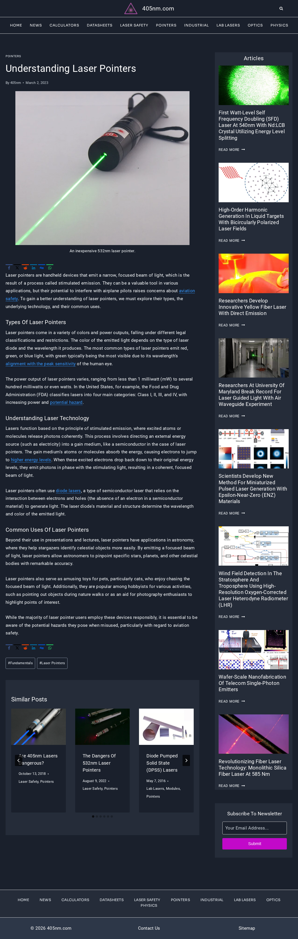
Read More (232, 150)
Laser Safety (134, 25)
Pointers (166, 25)
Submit (254, 843)
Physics (279, 25)
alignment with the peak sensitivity (41, 363)
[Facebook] (9, 267)
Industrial (196, 25)
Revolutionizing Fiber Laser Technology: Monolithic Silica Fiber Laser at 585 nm (252, 768)
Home (16, 25)
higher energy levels (31, 459)
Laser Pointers (52, 663)
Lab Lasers (228, 25)
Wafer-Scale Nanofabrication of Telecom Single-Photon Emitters (252, 683)
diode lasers (68, 490)
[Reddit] (25, 267)
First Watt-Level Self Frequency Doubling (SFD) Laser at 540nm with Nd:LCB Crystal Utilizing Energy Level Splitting (252, 125)
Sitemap (247, 928)
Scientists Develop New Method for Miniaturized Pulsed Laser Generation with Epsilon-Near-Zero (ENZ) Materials (253, 488)
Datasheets (99, 25)
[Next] (186, 760)
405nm (15, 83)
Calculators (64, 25)
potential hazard (66, 402)
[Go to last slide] (18, 760)
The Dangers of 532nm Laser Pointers (99, 763)
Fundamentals (20, 663)
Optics (255, 25)
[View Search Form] (288, 8)
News (36, 25)
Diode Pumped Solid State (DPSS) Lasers (162, 763)
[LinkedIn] (33, 267)
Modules (173, 788)
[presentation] (38, 727)
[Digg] (41, 267)
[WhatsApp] (49, 267)
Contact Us (149, 928)
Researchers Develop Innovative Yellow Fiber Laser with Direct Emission (252, 307)
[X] (17, 267)
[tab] (93, 816)
